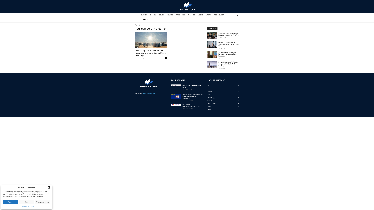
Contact (144, 20)
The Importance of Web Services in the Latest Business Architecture (193, 96)
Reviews (209, 15)
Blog (137, 47)
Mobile (200, 15)
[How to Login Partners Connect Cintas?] (176, 85)
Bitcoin (153, 15)
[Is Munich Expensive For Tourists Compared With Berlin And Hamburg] (212, 64)
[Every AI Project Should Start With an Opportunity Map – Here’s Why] (212, 44)
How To (170, 15)
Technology (219, 15)
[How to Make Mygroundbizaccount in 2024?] (176, 105)
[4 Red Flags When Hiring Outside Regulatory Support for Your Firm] (212, 35)
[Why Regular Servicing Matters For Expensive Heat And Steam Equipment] (212, 54)
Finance (161, 15)
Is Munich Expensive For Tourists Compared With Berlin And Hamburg (228, 64)
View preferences (42, 202)
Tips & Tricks (180, 15)
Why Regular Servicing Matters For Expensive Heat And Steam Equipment (227, 54)
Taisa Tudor (138, 58)
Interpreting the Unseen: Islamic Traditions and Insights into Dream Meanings (150, 53)
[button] (49, 187)
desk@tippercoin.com (149, 93)
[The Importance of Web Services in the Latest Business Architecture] (176, 96)
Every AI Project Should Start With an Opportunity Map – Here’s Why (228, 44)
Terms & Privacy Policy (27, 206)
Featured (191, 15)
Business (144, 15)
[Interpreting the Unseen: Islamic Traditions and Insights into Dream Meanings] (151, 40)
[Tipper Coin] (187, 6)
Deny (26, 202)
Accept (10, 202)
